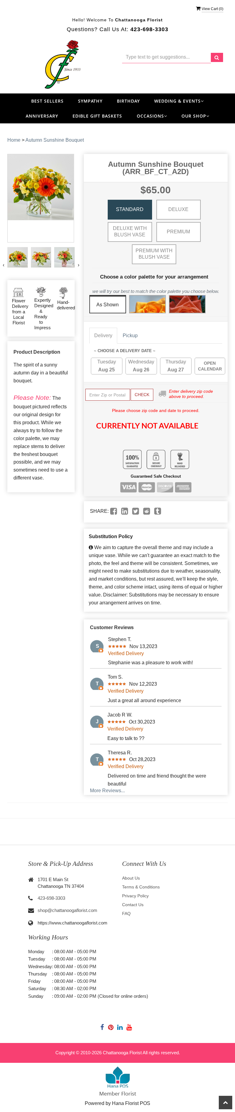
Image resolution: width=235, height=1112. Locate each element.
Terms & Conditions (141, 886)
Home (14, 140)
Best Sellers (47, 101)
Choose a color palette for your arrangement (154, 277)
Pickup (130, 335)
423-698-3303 (51, 898)
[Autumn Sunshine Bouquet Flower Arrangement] (17, 257)
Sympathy (90, 101)
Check (142, 394)
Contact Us (133, 904)
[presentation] (3, 265)
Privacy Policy (135, 895)
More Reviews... (107, 790)
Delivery (103, 335)
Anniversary (42, 115)
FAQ (126, 913)
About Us (131, 878)
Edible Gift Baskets (97, 115)
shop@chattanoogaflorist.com (67, 910)
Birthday (128, 101)
